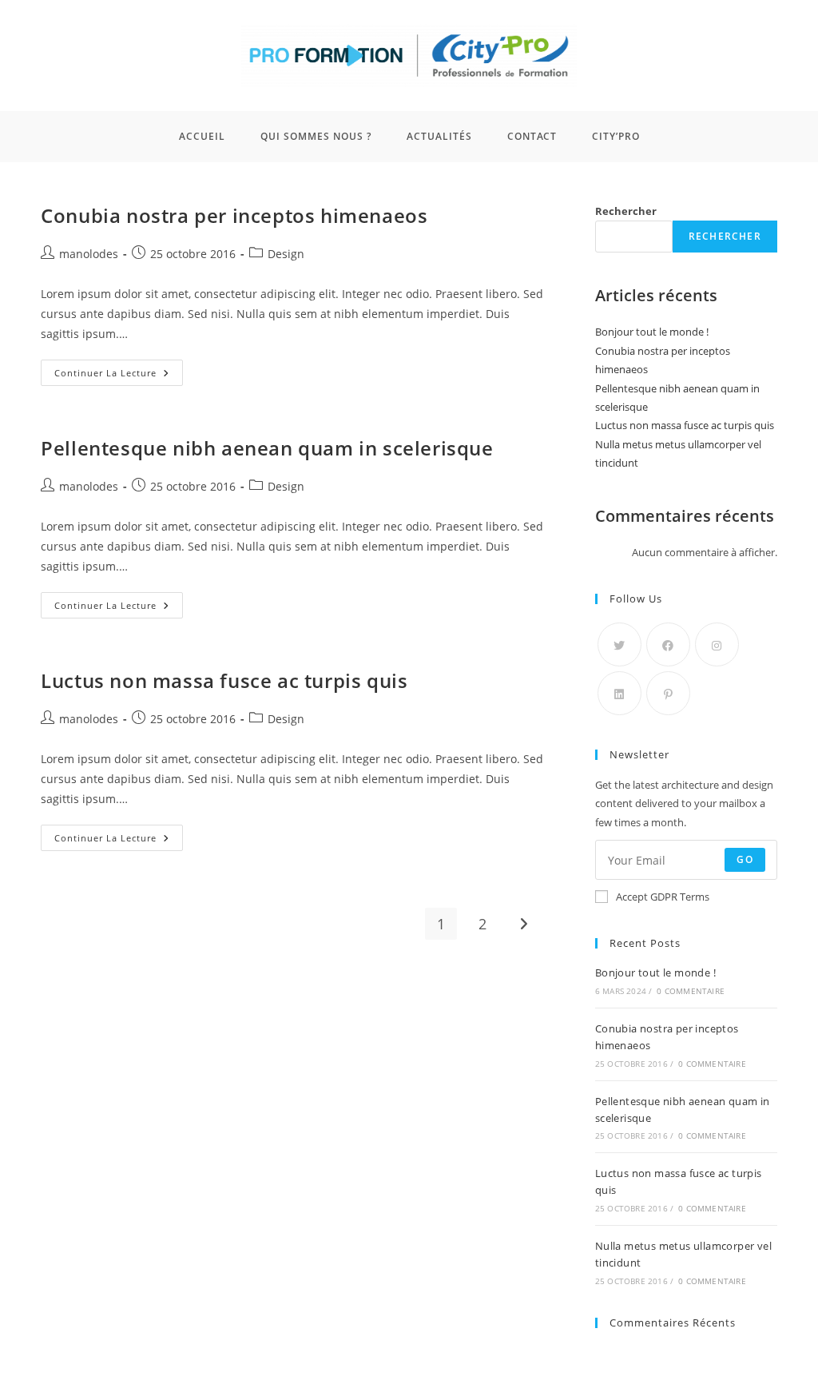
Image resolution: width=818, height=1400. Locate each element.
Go (744, 859)
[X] (619, 644)
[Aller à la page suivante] (524, 924)
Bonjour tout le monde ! (652, 331)
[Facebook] (668, 644)
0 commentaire (691, 990)
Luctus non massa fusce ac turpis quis (224, 680)
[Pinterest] (668, 693)
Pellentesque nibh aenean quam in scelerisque (267, 448)
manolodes (88, 253)
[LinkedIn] (619, 693)
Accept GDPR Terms (662, 896)
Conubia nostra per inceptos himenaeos (234, 215)
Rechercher (626, 211)
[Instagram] (717, 644)
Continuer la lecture (118, 369)
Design (286, 253)
